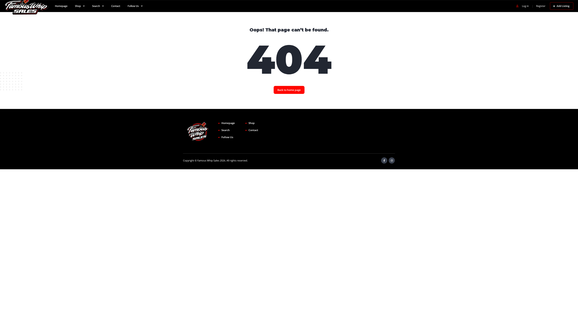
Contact (115, 6)
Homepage (61, 6)
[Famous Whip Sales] (27, 6)
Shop (78, 6)
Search (96, 6)
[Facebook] (384, 160)
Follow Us (133, 6)
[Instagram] (392, 160)
